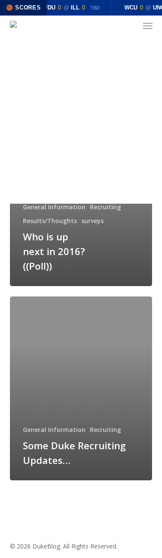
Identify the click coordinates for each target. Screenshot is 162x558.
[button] (147, 26)
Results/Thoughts (50, 221)
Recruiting (105, 207)
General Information (54, 207)
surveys (92, 221)
